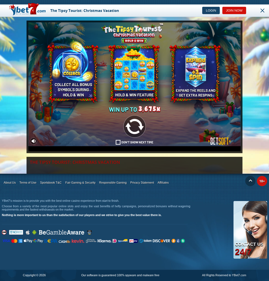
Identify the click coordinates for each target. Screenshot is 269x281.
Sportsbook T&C (51, 182)
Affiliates (163, 182)
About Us (10, 182)
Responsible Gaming (113, 182)
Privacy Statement (142, 182)
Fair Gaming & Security (80, 182)
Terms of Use (27, 182)
